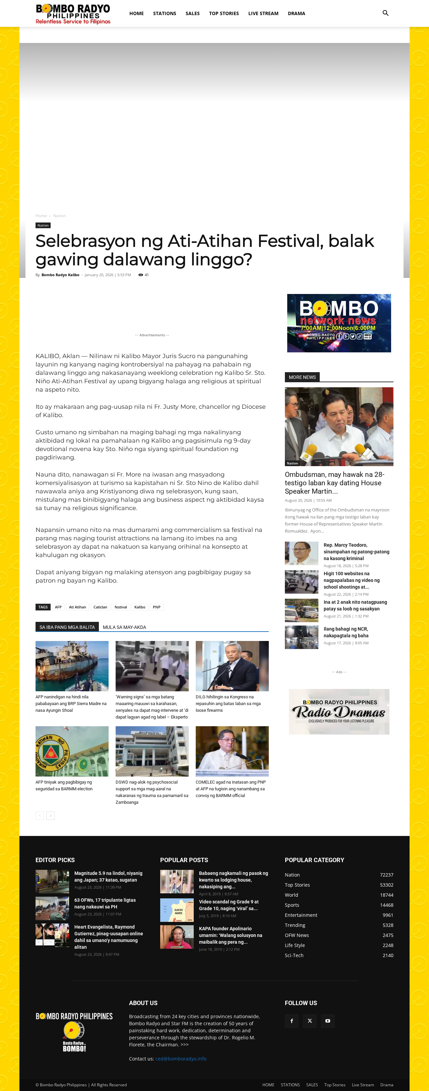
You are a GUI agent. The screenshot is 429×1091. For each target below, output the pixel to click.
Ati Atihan (77, 606)
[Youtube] (327, 1021)
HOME (136, 13)
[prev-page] (40, 815)
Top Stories (224, 13)
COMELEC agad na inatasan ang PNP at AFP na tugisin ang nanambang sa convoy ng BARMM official (231, 789)
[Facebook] (291, 1021)
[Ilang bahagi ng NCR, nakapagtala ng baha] (301, 637)
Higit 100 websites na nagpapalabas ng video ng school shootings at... (352, 580)
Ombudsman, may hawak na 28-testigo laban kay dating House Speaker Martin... (334, 482)
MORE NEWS (302, 377)
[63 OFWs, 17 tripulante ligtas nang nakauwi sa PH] (52, 908)
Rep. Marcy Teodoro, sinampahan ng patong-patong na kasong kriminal (356, 551)
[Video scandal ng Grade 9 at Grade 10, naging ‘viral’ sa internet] (177, 910)
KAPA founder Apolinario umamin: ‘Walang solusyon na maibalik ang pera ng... (230, 935)
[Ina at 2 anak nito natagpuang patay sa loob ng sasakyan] (301, 610)
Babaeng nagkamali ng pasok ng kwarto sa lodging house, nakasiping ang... (233, 880)
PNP (157, 606)
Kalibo (139, 606)
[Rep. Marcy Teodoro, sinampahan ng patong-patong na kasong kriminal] (301, 553)
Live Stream (263, 13)
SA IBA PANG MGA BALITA (67, 627)
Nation (43, 225)
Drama (296, 13)
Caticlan (100, 606)
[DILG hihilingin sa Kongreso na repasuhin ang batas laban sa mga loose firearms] (232, 666)
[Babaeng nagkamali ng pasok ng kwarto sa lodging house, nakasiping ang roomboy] (177, 881)
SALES (193, 13)
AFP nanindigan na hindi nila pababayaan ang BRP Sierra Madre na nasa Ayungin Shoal (71, 703)
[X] (309, 1021)
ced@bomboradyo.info (181, 1058)
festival (121, 606)
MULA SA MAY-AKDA (124, 627)
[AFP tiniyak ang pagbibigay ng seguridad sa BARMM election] (72, 751)
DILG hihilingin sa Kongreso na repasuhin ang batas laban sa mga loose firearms (228, 703)
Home (41, 215)
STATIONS (164, 13)
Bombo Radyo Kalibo (60, 274)
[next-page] (50, 815)
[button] (385, 14)
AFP (58, 606)
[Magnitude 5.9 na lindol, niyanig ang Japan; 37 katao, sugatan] (52, 881)
